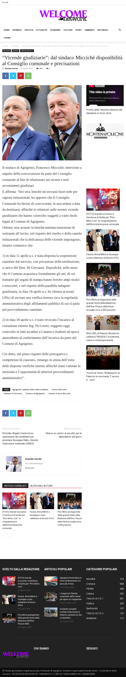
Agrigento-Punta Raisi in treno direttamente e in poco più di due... (71, 581)
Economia (55, 30)
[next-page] (10, 535)
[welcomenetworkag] (63, 15)
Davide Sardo (11, 68)
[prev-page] (4, 535)
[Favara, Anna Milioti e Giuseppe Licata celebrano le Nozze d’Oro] (42, 501)
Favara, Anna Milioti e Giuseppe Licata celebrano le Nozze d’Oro (42, 515)
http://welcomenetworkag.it (34, 463)
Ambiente (89, 30)
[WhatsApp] (28, 76)
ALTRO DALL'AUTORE (41, 486)
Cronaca (17, 30)
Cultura (68, 30)
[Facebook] (5, 76)
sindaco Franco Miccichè (59, 393)
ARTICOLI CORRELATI (15, 486)
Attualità (41, 30)
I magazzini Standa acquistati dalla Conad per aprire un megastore (71, 596)
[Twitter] (13, 76)
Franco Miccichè (59, 389)
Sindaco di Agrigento (35, 393)
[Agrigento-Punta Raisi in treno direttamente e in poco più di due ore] (50, 581)
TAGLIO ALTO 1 (27, 50)
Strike (7, 38)
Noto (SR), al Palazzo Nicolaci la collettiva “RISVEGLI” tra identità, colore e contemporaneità (102, 337)
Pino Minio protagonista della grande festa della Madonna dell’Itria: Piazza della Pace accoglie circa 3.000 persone (70, 518)
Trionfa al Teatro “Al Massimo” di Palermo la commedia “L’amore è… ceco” (103, 376)
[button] (120, 30)
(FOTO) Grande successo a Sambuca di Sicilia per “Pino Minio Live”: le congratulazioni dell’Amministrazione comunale (102, 219)
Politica (29, 30)
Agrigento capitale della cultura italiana (30, 389)
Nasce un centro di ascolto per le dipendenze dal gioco (64, 435)
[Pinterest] (20, 76)
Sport (78, 30)
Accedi (5, 2)
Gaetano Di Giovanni (13, 393)
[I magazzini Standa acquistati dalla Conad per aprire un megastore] (50, 596)
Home (7, 30)
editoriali (102, 30)
